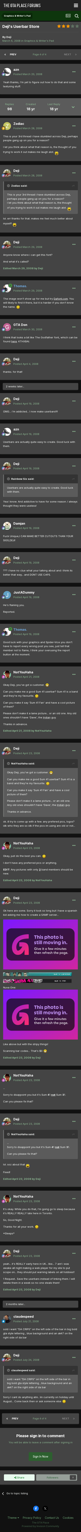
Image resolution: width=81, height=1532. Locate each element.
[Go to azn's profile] (7, 72)
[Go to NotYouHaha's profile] (7, 674)
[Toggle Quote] (9, 185)
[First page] (5, 54)
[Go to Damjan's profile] (7, 526)
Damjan (19, 523)
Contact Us (52, 1517)
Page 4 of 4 (40, 54)
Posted (27, 74)
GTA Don (20, 325)
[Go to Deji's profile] (7, 173)
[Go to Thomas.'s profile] (7, 288)
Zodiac (18, 124)
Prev (13, 54)
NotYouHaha (23, 672)
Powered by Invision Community (40, 1526)
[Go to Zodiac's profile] (7, 126)
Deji (8, 37)
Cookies (68, 1517)
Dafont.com (61, 298)
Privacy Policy (32, 1517)
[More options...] (74, 72)
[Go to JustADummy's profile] (7, 595)
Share (20, 1477)
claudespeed (23, 1316)
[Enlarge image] (57, 151)
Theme (12, 1517)
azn (16, 70)
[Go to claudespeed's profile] (7, 1319)
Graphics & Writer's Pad (39, 40)
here (14, 341)
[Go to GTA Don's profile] (7, 327)
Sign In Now (40, 1456)
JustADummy (24, 592)
